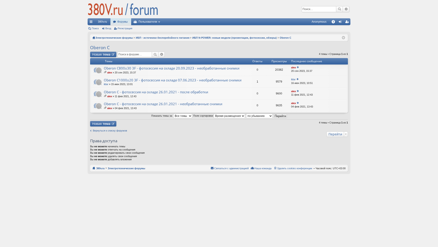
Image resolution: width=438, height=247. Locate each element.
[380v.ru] (123, 9)
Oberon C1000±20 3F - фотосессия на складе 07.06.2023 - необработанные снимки (173, 80)
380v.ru (102, 21)
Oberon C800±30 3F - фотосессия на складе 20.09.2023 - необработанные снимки (172, 68)
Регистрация (125, 28)
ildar (106, 84)
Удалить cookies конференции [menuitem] (294, 168)
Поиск (339, 9)
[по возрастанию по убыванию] (259, 115)
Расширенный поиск (346, 9)
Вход (108, 28)
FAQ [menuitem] (335, 22)
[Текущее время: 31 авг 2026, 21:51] (343, 37)
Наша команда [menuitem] (262, 168)
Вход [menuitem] (341, 22)
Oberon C (100, 48)
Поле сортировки (203, 115)
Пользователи (147, 21)
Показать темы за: (162, 115)
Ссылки (91, 22)
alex (109, 72)
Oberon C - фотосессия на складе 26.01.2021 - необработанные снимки (163, 104)
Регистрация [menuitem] (347, 22)
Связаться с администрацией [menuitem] (231, 168)
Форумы (122, 21)
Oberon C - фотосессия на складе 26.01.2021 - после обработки (156, 92)
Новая (101, 54)
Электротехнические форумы (126, 168)
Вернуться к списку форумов (110, 130)
